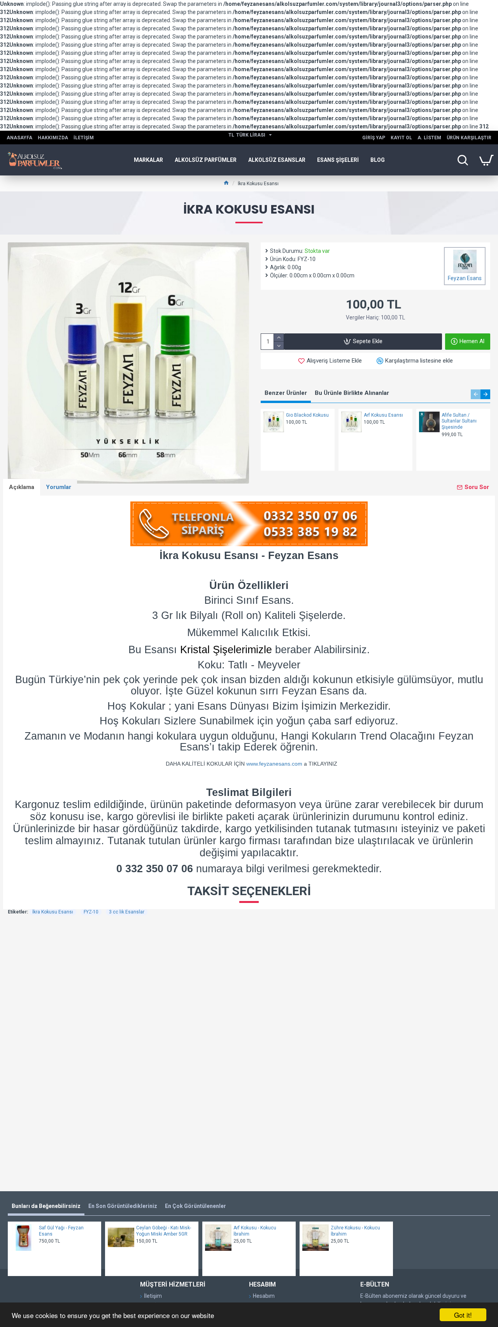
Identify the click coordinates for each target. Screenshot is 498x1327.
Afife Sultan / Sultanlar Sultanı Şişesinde (459, 421)
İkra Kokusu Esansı (52, 912)
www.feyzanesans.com (274, 764)
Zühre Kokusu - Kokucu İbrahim (355, 1231)
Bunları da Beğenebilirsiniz (46, 1206)
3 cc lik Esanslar (126, 912)
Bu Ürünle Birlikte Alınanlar (352, 392)
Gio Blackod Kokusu (307, 415)
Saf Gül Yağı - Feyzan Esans (61, 1231)
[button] (475, 394)
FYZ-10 (91, 912)
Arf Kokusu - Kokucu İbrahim (254, 1231)
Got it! (463, 1315)
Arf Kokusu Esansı (383, 415)
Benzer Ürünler (286, 392)
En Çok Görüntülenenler (195, 1206)
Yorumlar (58, 487)
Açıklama (21, 487)
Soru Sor (477, 487)
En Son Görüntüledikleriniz (122, 1206)
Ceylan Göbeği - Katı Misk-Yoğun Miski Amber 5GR (163, 1231)
